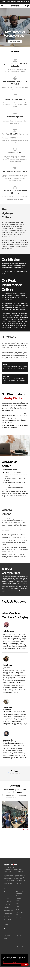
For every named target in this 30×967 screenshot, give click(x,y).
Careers (6, 938)
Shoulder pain (19, 946)
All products (7, 892)
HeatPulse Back (8, 913)
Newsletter (7, 935)
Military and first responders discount (20, 893)
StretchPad (7, 904)
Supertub (6, 895)
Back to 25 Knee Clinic (8, 920)
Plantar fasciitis (20, 940)
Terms (17, 909)
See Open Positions (15, 41)
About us (6, 932)
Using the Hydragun (18, 899)
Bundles (6, 924)
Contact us (18, 917)
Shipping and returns (19, 913)
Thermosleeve (7, 916)
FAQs (17, 903)
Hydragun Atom (8, 901)
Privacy (17, 906)
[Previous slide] (23, 829)
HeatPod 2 (7, 907)
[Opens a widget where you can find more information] (25, 964)
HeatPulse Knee (8, 910)
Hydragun (6, 898)
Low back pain (19, 943)
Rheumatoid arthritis (19, 935)
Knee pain (18, 932)
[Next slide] (27, 829)
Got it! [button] (14, 962)
